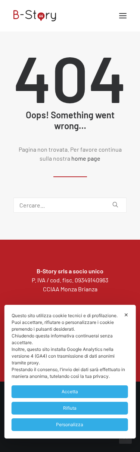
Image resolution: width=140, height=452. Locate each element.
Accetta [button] (70, 391)
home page (85, 158)
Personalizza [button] (69, 424)
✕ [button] (126, 315)
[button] (123, 15)
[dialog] (70, 372)
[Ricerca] (70, 205)
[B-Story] (70, 15)
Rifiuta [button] (70, 408)
